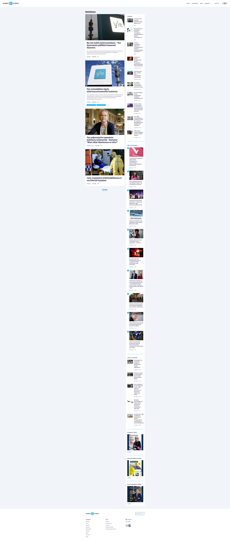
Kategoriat (207, 3)
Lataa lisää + (105, 189)
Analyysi (87, 525)
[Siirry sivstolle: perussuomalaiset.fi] (135, 525)
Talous (92, 145)
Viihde (87, 536)
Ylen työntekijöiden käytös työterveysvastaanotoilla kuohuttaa (102, 90)
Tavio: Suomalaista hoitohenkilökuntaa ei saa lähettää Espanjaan (104, 179)
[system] (224, 3)
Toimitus (107, 525)
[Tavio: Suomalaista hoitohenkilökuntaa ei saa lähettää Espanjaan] (104, 162)
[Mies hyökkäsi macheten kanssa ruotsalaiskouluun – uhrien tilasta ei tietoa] (130, 86)
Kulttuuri (88, 531)
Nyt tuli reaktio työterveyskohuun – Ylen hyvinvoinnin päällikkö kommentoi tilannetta (104, 45)
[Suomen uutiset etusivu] (21, 3)
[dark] (223, 3)
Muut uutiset (88, 529)
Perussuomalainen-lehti (111, 529)
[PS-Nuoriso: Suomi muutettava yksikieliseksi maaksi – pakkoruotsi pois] (130, 22)
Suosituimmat (195, 3)
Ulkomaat (88, 527)
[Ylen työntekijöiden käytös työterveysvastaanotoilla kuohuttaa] (104, 73)
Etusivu (188, 3)
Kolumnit (88, 534)
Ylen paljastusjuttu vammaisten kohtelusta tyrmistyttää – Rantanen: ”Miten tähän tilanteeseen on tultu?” (102, 139)
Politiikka (89, 56)
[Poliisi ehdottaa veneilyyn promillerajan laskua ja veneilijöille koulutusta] (130, 134)
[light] (226, 3)
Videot (201, 3)
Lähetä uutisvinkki (109, 527)
